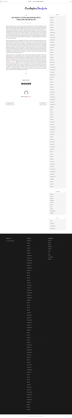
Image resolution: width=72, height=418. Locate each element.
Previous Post (10, 103)
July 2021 (51, 151)
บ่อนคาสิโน (29, 1)
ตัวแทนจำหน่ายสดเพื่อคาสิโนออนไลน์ (38, 1)
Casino (51, 196)
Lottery (52, 202)
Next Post (43, 103)
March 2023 (52, 119)
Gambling (52, 200)
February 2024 (52, 92)
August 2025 (52, 47)
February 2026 (52, 32)
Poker (51, 204)
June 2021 (51, 154)
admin (30, 96)
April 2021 (51, 159)
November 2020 (52, 171)
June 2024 (51, 82)
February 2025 (52, 62)
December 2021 (52, 146)
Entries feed (52, 223)
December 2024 (52, 67)
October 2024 (52, 72)
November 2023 (52, 99)
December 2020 (52, 169)
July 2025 (51, 49)
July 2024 (51, 79)
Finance (51, 198)
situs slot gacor (12, 61)
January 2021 (52, 166)
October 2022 (52, 131)
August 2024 (52, 77)
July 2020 (51, 181)
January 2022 (52, 144)
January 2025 (52, 64)
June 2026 (51, 22)
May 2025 (51, 54)
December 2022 (52, 126)
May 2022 (51, 136)
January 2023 (52, 124)
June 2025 (51, 52)
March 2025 (52, 59)
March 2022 (52, 139)
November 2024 (52, 69)
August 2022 (52, 134)
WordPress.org (52, 228)
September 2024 (52, 74)
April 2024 (51, 87)
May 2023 (51, 114)
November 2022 (52, 129)
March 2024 (52, 89)
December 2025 (52, 37)
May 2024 (51, 84)
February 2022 (52, 141)
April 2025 (51, 57)
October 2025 (52, 42)
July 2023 (51, 109)
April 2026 (51, 27)
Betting (51, 194)
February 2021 (52, 164)
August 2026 (52, 17)
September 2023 (52, 104)
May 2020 (51, 186)
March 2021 (52, 161)
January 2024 (52, 94)
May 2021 (51, 156)
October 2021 (52, 149)
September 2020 (52, 176)
